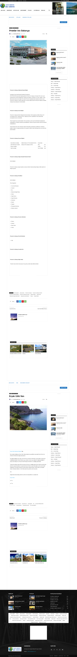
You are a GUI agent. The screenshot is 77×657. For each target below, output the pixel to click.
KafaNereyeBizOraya (56, 12)
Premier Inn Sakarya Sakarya (14, 294)
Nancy (52, 81)
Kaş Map (55, 93)
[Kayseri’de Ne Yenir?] (53, 53)
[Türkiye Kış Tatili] (53, 63)
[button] (49, 10)
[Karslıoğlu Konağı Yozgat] (32, 597)
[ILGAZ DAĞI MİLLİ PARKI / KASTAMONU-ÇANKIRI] (53, 68)
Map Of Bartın (57, 87)
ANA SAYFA (51, 655)
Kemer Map (58, 89)
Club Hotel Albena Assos (42, 308)
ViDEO (68, 655)
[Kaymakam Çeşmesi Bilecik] (58, 8)
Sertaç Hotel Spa (38, 353)
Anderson (52, 89)
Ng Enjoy (24, 353)
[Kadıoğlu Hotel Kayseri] (32, 603)
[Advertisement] (35, 5)
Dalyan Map (56, 83)
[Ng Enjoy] (28, 348)
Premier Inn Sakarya (28, 292)
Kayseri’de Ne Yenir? (60, 52)
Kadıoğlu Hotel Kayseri (40, 601)
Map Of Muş (57, 97)
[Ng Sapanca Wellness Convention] (15, 348)
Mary (52, 93)
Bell (51, 83)
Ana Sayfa (11, 17)
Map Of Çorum (57, 95)
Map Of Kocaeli (57, 81)
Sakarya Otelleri (33, 294)
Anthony (52, 87)
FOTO (65, 655)
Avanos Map (56, 85)
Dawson (52, 99)
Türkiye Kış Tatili (59, 62)
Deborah (52, 91)
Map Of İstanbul (58, 91)
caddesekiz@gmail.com (31, 651)
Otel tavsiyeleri (16, 292)
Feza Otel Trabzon (39, 606)
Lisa (51, 85)
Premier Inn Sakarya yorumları (24, 294)
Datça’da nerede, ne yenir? (61, 57)
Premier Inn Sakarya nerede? (37, 292)
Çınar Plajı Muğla (71, 11)
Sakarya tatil (39, 294)
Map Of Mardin (58, 99)
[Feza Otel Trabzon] (32, 608)
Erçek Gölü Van (12, 308)
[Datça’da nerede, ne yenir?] (53, 58)
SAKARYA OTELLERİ (27, 17)
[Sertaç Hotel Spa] (41, 348)
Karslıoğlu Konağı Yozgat (40, 596)
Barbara (52, 97)
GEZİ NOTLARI (61, 655)
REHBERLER (56, 655)
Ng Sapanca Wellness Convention (15, 353)
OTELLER (18, 17)
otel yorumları (22, 292)
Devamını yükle (58, 72)
